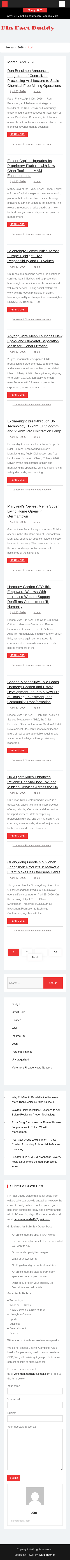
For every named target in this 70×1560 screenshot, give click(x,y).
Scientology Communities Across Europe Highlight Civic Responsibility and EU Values (33, 256)
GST (14, 1027)
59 (55, 952)
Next (35, 957)
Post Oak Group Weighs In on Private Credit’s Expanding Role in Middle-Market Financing (36, 1144)
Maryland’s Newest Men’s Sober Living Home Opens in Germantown (33, 511)
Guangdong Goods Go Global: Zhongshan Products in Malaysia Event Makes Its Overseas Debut (33, 867)
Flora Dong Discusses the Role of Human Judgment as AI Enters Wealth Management (36, 1127)
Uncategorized (20, 1059)
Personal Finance (22, 1051)
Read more (17, 134)
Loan (15, 1043)
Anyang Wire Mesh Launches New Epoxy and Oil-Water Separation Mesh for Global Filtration (34, 341)
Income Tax (18, 1035)
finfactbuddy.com (20, 1520)
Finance (16, 1019)
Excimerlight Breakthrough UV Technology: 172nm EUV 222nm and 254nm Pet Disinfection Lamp (34, 426)
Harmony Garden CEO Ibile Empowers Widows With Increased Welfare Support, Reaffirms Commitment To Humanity (29, 597)
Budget (16, 1004)
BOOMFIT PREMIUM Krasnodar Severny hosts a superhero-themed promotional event (36, 1161)
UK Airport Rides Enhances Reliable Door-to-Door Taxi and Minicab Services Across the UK (32, 782)
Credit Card (18, 1011)
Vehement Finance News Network (32, 144)
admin (37, 91)
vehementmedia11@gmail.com (32, 1219)
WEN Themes (47, 1554)
